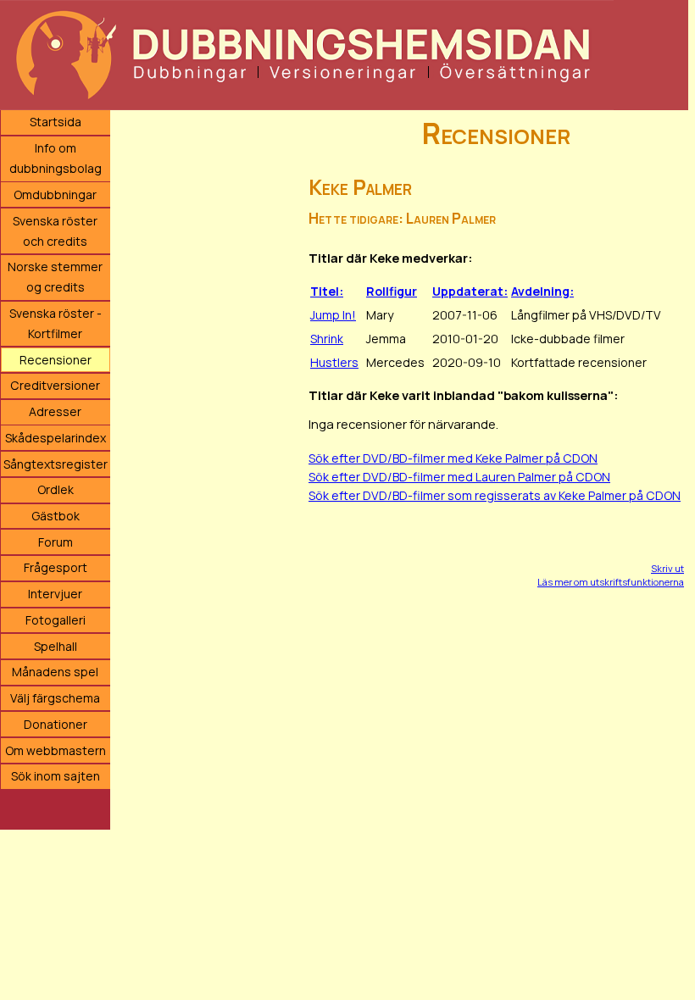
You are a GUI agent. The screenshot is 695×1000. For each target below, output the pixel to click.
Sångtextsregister (55, 464)
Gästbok (55, 516)
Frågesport (55, 567)
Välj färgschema (55, 698)
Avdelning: (542, 291)
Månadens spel (55, 672)
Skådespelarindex (55, 438)
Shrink (326, 339)
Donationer (55, 724)
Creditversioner (55, 385)
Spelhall (55, 646)
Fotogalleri (55, 620)
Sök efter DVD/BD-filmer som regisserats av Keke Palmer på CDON (495, 495)
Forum (55, 542)
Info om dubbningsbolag (55, 158)
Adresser (55, 411)
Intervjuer (55, 594)
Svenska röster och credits (55, 231)
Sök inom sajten (55, 776)
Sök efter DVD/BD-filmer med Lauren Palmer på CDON (459, 477)
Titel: (326, 291)
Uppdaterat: (470, 291)
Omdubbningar (55, 194)
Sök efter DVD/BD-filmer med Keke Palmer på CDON (453, 458)
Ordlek (55, 489)
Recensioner (55, 360)
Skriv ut (667, 568)
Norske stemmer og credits (55, 276)
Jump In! (333, 315)
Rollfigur (391, 291)
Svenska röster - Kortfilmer (55, 323)
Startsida (55, 122)
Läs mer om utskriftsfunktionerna (610, 581)
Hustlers (334, 362)
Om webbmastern (55, 750)
